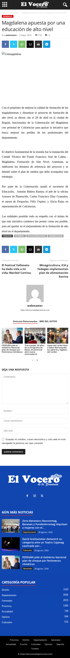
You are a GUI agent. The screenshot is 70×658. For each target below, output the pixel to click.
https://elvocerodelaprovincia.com (35, 310)
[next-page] (37, 360)
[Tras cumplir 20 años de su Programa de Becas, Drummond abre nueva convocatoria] (35, 335)
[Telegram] (46, 44)
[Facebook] (5, 44)
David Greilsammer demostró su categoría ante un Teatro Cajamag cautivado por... (43, 542)
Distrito (5, 590)
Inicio (4, 12)
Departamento (29, 532)
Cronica (23, 644)
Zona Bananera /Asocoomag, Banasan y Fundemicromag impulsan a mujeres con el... (44, 524)
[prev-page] (33, 360)
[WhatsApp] (21, 44)
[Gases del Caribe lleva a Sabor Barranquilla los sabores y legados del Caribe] (57, 335)
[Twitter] (13, 44)
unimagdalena (55, 236)
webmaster (11, 35)
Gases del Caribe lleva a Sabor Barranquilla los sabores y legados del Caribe (57, 348)
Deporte (60, 644)
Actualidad (7, 611)
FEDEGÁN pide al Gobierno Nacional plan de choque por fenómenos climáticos (12, 348)
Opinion (6, 617)
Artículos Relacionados (25, 321)
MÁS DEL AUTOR (48, 321)
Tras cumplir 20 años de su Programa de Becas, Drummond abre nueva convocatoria (34, 349)
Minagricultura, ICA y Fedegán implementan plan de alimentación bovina (53, 270)
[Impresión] (38, 44)
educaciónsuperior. (37, 236)
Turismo (35, 648)
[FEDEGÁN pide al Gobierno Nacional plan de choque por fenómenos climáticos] (12, 335)
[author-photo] (35, 293)
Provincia (6, 606)
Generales (14, 12)
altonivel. (20, 236)
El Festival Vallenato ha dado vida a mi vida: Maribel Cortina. (16, 268)
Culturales (27, 550)
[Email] (30, 44)
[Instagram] (35, 496)
